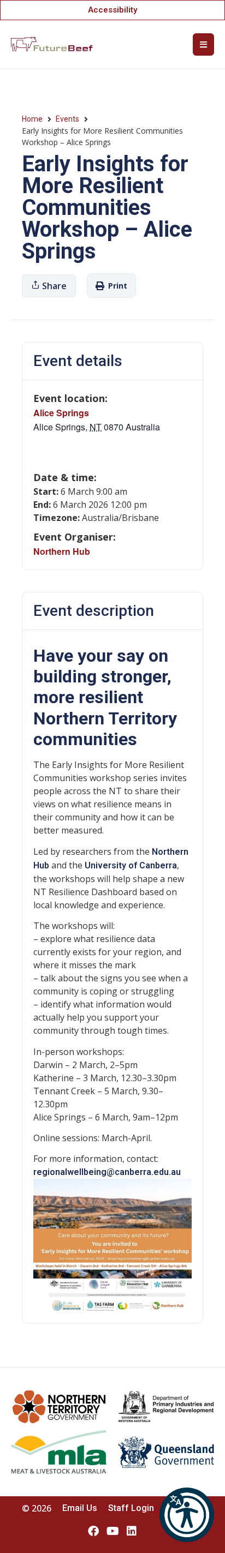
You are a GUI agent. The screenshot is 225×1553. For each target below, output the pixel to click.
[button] (186, 1515)
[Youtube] (112, 1531)
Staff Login (131, 1508)
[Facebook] (93, 1531)
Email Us (79, 1508)
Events (67, 119)
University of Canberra (131, 865)
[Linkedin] (131, 1531)
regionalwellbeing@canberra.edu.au (107, 1172)
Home (32, 119)
